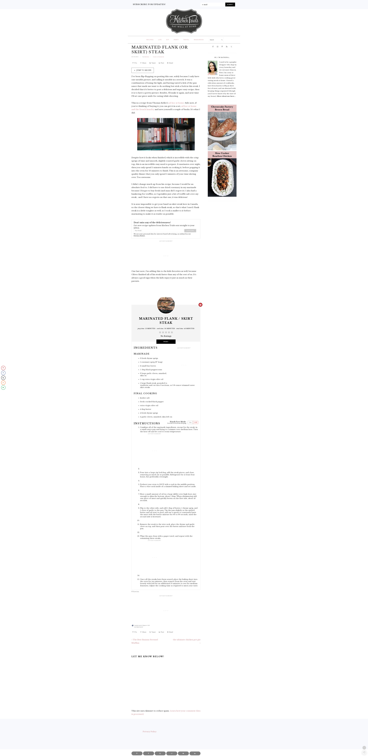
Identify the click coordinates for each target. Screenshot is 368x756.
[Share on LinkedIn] (194, 753)
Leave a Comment (158, 56)
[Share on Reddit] (3, 382)
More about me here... (226, 96)
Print (165, 342)
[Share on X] (3, 378)
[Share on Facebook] (3, 373)
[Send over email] (3, 387)
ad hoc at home (176, 103)
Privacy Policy (149, 731)
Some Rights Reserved (138, 627)
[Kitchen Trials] (184, 33)
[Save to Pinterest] (3, 368)
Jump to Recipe (143, 70)
